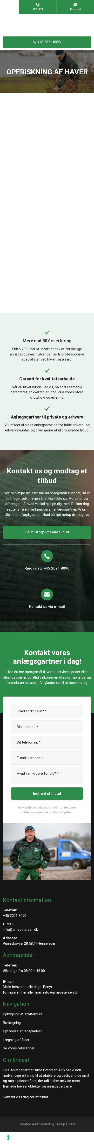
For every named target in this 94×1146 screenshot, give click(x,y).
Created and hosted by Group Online (47, 1124)
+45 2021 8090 (14, 915)
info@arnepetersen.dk (20, 929)
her (24, 992)
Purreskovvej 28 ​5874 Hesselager (29, 943)
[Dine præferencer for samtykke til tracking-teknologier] (8, 1137)
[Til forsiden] (47, 25)
